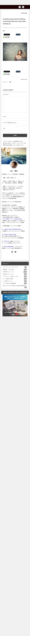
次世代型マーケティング (14, 271)
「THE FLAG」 (6, 241)
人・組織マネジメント (14, 281)
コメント (6, 82)
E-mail (4, 122)
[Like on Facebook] (15, 252)
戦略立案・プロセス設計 (14, 269)
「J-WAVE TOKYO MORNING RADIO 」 (13, 229)
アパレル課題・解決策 (14, 278)
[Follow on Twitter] (12, 252)
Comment (5, 94)
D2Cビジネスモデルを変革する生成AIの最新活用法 (14, 286)
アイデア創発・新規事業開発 (14, 283)
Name (4, 116)
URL (4, 128)
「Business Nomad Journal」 (10, 234)
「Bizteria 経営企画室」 (8, 246)
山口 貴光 (14, 171)
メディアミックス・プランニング (14, 267)
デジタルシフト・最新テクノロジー (14, 276)
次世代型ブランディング (14, 274)
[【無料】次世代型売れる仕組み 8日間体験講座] (15, 305)
